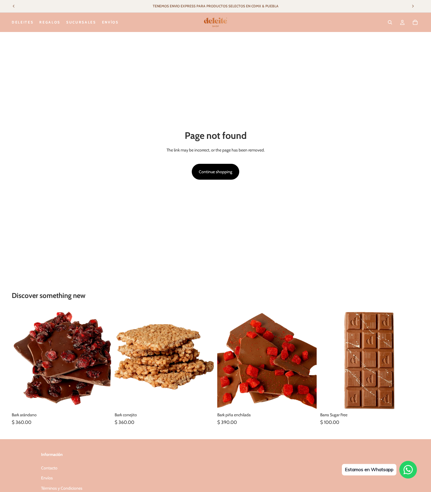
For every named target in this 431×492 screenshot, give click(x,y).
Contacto (49, 468)
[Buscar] (390, 22)
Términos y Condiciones (61, 488)
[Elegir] (410, 400)
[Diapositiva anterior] (226, 359)
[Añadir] (102, 400)
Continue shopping (215, 171)
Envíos (47, 478)
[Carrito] (415, 22)
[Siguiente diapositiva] (308, 359)
